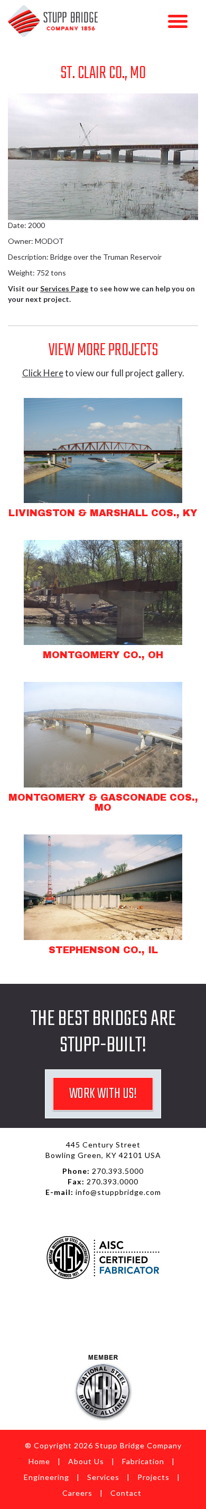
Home (39, 1461)
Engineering (46, 1477)
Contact (126, 1492)
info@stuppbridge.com (118, 1192)
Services (103, 1477)
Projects (153, 1477)
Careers (77, 1492)
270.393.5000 (118, 1170)
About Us (86, 1461)
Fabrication (143, 1461)
